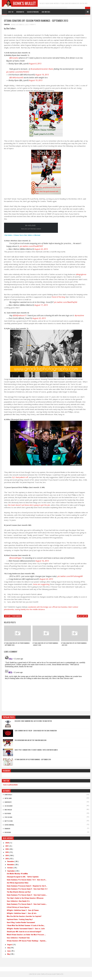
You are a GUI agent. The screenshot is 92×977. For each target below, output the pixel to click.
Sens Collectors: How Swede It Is (18, 901)
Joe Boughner (8, 806)
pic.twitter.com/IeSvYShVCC (17, 72)
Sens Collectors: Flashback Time (18, 937)
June (9, 951)
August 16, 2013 (42, 561)
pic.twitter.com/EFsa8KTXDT (31, 246)
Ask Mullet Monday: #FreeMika (17, 873)
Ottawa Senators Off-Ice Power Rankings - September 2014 (17, 644)
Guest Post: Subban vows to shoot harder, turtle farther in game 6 (36, 750)
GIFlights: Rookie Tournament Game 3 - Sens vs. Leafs (26, 928)
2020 (7, 842)
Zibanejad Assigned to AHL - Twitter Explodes (23, 876)
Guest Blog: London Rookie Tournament (21, 922)
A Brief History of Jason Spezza (18, 907)
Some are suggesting (41, 584)
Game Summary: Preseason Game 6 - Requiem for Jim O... (27, 886)
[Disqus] (46, 683)
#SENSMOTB (20, 12)
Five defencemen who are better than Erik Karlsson (30, 740)
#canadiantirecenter (39, 69)
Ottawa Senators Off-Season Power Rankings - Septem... (27, 940)
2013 (7, 858)
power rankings (16, 616)
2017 (7, 846)
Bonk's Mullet (8, 795)
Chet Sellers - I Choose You (13, 235)
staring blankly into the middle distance (30, 609)
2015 (7, 852)
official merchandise (59, 607)
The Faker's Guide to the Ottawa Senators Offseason (25, 898)
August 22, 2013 (41, 249)
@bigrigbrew (81, 274)
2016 (7, 849)
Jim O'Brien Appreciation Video (17, 882)
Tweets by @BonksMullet (10, 784)
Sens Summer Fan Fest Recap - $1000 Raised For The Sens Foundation (36, 730)
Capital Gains (8, 798)
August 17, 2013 (41, 305)
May (8, 954)
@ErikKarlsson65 (16, 77)
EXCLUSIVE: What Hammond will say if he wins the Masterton (33, 721)
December (11, 861)
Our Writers (46, 12)
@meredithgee (15, 558)
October (10, 867)
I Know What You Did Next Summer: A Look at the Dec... (26, 925)
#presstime (79, 315)
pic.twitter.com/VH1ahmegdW (70, 576)
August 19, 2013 (42, 74)
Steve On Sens (8, 817)
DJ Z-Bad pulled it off (20, 477)
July (8, 947)
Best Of (10, 12)
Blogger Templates (56, 974)
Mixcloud (37, 235)
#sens (50, 69)
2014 (7, 855)
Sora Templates (42, 974)
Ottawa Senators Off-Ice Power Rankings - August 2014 (45, 644)
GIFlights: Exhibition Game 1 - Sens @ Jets (21, 913)
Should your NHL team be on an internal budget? (24, 931)
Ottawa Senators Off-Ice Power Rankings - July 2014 (74, 644)
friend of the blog (58, 297)
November (11, 864)
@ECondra (13, 58)
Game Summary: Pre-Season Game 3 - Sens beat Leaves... (27, 904)
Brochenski (8, 832)
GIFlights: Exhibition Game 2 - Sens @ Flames (23, 910)
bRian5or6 (7, 828)
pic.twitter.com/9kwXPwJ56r (65, 302)
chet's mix (7, 616)
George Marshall (9, 825)
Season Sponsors (33, 12)
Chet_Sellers (28, 235)
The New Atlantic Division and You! (19, 892)
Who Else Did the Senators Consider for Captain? (24, 916)
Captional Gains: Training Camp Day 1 (20, 919)
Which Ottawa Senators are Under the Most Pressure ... (26, 934)
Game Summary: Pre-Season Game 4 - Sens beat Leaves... (27, 895)
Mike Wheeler (8, 810)
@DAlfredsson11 (19, 315)
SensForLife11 (8, 802)
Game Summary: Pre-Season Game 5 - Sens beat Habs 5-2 (27, 889)
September (11, 871)
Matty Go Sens (9, 821)
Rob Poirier (8, 813)
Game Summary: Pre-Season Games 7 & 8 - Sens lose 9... (26, 879)
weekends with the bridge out (39, 607)
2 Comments (32, 24)
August (10, 944)
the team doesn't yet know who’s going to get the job (29, 505)
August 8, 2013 (35, 63)
